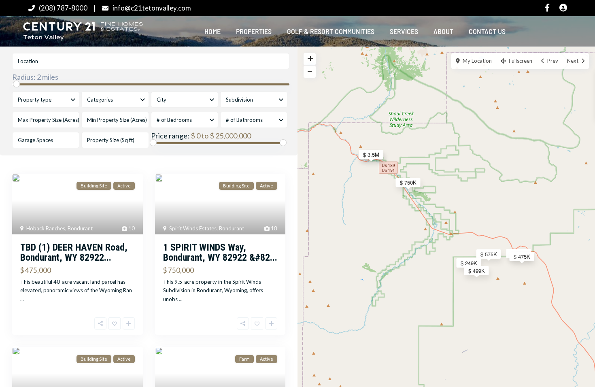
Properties (254, 31)
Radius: (35, 77)
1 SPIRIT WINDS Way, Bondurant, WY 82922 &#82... (220, 252)
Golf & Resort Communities (330, 31)
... (22, 299)
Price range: (170, 135)
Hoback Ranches (45, 228)
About (443, 31)
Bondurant (80, 228)
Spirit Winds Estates (193, 228)
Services (404, 31)
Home (212, 31)
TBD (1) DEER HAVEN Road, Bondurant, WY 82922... (74, 252)
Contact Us (487, 31)
